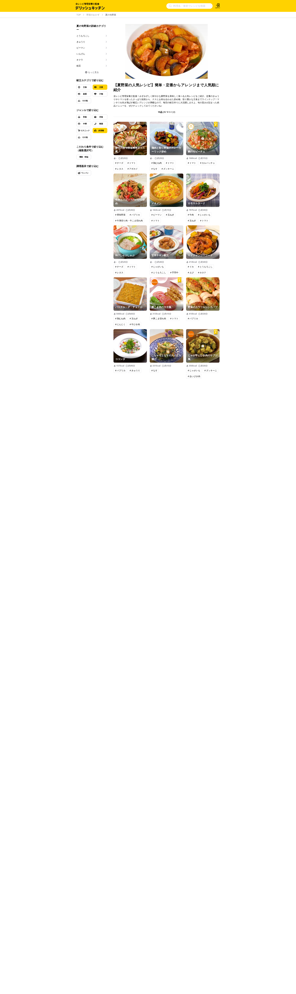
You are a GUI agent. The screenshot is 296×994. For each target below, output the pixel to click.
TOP (78, 15)
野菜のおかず (92, 15)
